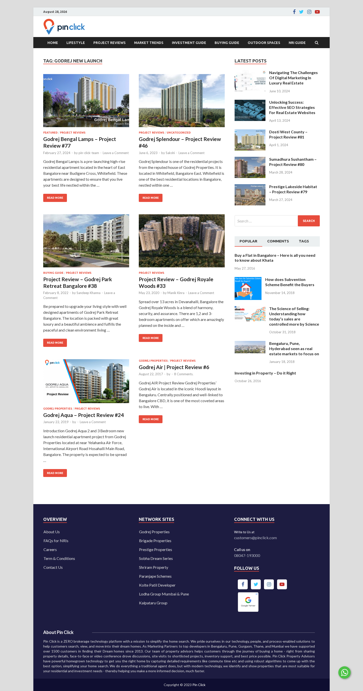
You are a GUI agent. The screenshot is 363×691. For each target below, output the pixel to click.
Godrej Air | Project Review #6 (174, 367)
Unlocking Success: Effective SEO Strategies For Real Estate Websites (292, 107)
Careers (50, 549)
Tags (304, 241)
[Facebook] (294, 12)
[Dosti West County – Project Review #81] (250, 132)
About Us (51, 531)
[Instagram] (309, 12)
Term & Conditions (59, 558)
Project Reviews (109, 43)
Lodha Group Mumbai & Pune (164, 594)
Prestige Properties (155, 549)
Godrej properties (57, 408)
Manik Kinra (175, 293)
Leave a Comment (116, 153)
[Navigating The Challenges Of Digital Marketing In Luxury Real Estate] (250, 73)
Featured (50, 132)
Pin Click (198, 685)
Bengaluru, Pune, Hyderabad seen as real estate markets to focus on (294, 348)
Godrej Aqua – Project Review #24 (83, 415)
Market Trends (148, 43)
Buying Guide (227, 43)
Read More (53, 196)
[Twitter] (301, 12)
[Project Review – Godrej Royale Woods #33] (182, 242)
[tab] (248, 241)
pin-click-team (89, 153)
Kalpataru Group (153, 602)
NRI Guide (297, 43)
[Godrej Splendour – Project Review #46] (182, 102)
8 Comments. (183, 374)
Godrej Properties (154, 531)
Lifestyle (75, 43)
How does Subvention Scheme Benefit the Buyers (289, 282)
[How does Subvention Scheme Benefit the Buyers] (248, 279)
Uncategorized (179, 132)
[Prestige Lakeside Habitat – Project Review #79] (250, 187)
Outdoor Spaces (264, 43)
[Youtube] (317, 12)
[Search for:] (277, 220)
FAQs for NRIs (55, 540)
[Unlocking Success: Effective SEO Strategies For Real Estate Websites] (250, 102)
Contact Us (53, 567)
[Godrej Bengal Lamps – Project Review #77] (86, 102)
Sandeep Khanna (89, 293)
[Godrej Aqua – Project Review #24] (86, 383)
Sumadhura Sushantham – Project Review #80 (293, 162)
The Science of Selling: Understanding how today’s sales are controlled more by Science (294, 316)
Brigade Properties (155, 540)
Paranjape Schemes (155, 576)
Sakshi (170, 153)
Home (52, 43)
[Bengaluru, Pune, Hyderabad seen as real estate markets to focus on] (250, 343)
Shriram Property (153, 567)
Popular (248, 241)
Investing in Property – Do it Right (265, 373)
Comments (278, 241)
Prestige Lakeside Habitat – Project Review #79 (293, 189)
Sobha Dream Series (156, 558)
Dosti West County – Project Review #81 (288, 134)
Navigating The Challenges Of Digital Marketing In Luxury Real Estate (293, 77)
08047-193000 (247, 555)
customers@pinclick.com (255, 537)
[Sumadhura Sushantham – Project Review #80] (250, 159)
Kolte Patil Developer (157, 585)
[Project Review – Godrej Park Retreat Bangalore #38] (86, 242)
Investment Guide (189, 43)
